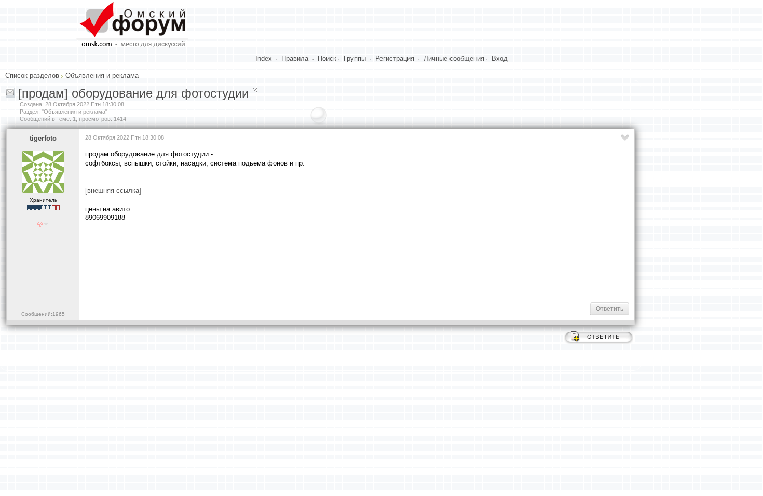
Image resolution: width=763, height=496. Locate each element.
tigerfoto (43, 138)
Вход (500, 58)
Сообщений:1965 (43, 314)
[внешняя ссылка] (113, 191)
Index (263, 58)
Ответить (609, 308)
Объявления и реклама (102, 75)
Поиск (327, 58)
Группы (355, 58)
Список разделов (32, 75)
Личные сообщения (454, 58)
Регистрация (394, 58)
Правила (294, 58)
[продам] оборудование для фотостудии (133, 93)
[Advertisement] (274, 261)
